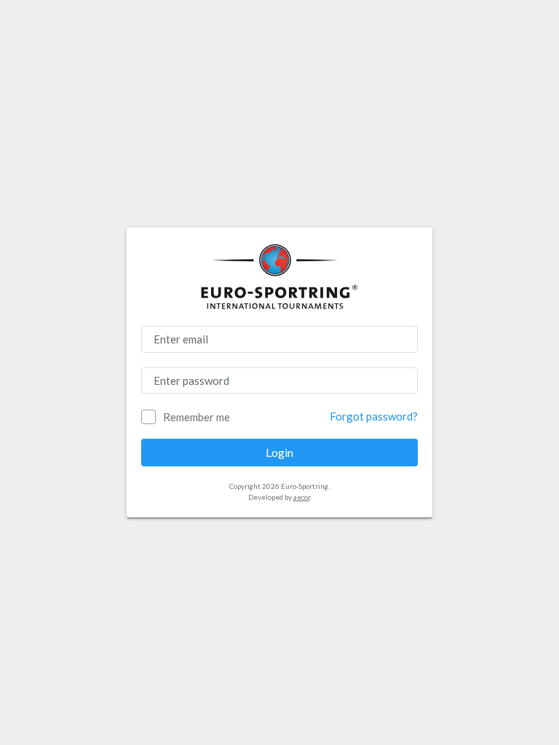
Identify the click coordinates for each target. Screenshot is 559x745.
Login (279, 452)
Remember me (196, 416)
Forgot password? (374, 416)
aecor (301, 497)
